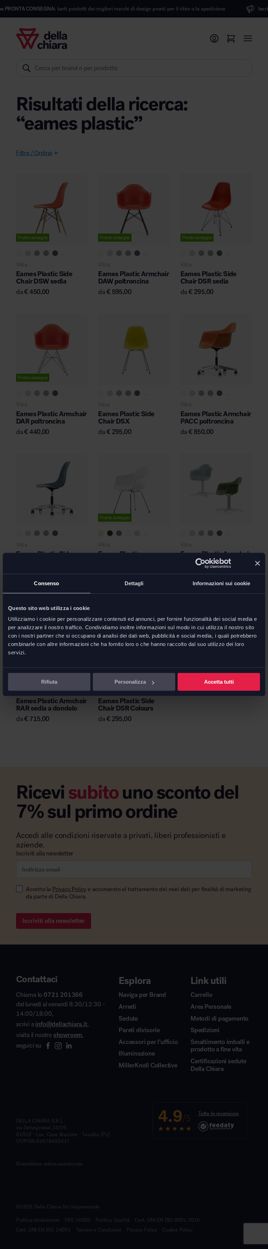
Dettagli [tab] (134, 583)
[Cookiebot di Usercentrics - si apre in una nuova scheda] (200, 563)
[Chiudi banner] (257, 563)
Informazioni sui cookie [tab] (221, 583)
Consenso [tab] (46, 583)
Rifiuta (49, 682)
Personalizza (130, 682)
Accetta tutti (219, 682)
